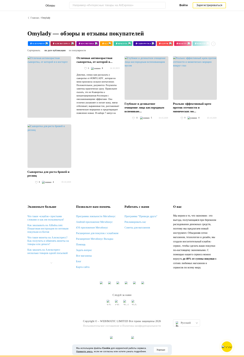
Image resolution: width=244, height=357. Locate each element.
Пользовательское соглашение (101, 325)
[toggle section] (51, 263)
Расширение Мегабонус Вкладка (94, 238)
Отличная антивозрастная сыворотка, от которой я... (95, 59)
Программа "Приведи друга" (140, 216)
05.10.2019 (212, 118)
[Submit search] (162, 5)
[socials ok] (118, 304)
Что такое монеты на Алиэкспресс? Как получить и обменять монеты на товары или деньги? (48, 241)
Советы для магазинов (137, 227)
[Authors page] (80, 68)
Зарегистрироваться (209, 5)
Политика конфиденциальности (141, 325)
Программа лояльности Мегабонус (96, 216)
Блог (78, 261)
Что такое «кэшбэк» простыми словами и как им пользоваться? (45, 218)
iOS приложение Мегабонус (92, 227)
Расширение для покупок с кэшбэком (97, 233)
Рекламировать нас (135, 221)
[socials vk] (109, 304)
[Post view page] (49, 87)
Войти (183, 5)
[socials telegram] (134, 304)
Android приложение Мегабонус (94, 221)
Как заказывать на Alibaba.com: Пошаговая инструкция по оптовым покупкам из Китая (47, 228)
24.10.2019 (115, 68)
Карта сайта (82, 267)
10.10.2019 (163, 118)
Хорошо (161, 349)
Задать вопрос (84, 250)
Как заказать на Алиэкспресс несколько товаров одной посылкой (47, 251)
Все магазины (84, 255)
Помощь (80, 244)
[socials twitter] (126, 304)
